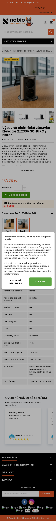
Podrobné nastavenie (15, 281)
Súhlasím (40, 281)
